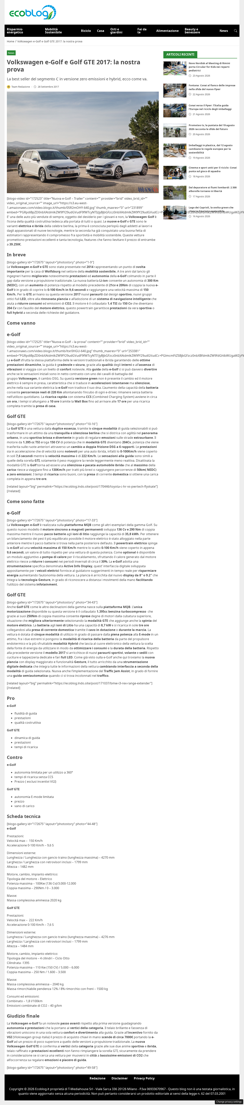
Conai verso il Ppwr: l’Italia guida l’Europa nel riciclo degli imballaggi (210, 107)
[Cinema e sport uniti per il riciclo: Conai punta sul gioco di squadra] (174, 173)
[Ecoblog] (32, 12)
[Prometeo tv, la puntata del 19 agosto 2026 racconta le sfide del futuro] (174, 130)
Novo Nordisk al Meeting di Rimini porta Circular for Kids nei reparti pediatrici (209, 66)
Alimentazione (167, 31)
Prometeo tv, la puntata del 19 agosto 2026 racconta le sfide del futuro (212, 127)
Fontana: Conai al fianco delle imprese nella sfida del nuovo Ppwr (212, 87)
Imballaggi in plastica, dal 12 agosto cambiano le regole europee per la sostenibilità (211, 149)
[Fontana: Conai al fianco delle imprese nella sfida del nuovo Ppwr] (174, 91)
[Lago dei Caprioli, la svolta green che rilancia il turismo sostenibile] (174, 213)
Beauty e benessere (192, 30)
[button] (235, 30)
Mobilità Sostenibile (53, 30)
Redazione (97, 1078)
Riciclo (86, 31)
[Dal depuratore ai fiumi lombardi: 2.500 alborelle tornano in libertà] (174, 193)
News (224, 31)
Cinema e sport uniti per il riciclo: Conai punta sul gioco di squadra (213, 169)
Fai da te (142, 30)
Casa (100, 31)
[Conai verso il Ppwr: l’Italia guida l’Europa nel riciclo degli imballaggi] (174, 111)
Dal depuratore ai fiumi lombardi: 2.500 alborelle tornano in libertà (213, 189)
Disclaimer (120, 1078)
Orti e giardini (116, 30)
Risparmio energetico (15, 30)
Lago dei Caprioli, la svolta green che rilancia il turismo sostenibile (211, 209)
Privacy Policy (144, 1078)
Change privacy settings (229, 1101)
